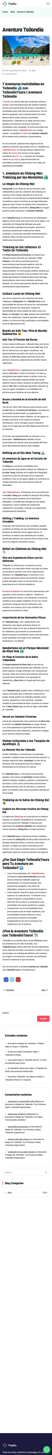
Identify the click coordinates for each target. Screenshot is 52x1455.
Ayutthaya (15, 159)
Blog (13, 12)
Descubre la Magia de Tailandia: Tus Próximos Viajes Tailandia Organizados (23, 1129)
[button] (46, 1449)
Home (5, 12)
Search (6, 1013)
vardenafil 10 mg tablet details (21, 1152)
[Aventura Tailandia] (6, 979)
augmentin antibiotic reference (21, 1114)
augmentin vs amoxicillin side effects (24, 1101)
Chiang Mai (16, 153)
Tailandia (6, 101)
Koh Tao (18, 156)
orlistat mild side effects (19, 1139)
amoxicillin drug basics (18, 1126)
